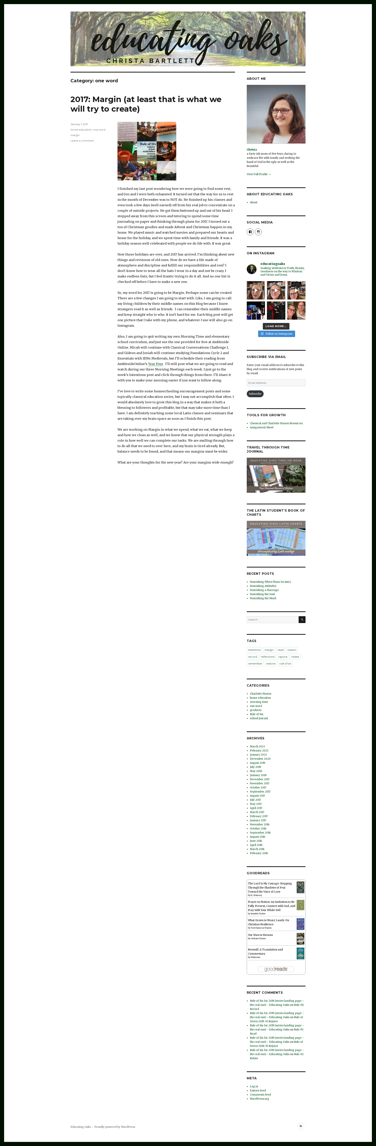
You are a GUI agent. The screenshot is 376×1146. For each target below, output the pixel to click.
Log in (254, 1086)
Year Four (155, 364)
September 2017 (260, 791)
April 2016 (256, 845)
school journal (259, 718)
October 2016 (258, 828)
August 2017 (257, 795)
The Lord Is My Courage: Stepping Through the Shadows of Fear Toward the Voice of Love (270, 887)
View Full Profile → (259, 174)
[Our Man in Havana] (300, 938)
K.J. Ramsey (256, 895)
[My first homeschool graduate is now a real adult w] (276, 310)
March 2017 (257, 812)
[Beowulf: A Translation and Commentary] (300, 953)
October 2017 (258, 787)
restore (271, 663)
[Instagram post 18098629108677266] (276, 290)
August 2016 (257, 836)
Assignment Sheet (262, 427)
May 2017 (256, 804)
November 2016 (259, 824)
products (255, 710)
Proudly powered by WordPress (114, 1127)
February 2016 (259, 853)
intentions (254, 649)
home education (81, 129)
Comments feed (260, 1094)
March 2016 (257, 849)
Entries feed (258, 1090)
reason (291, 649)
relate (295, 656)
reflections (268, 656)
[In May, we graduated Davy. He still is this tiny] (256, 310)
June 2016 (256, 841)
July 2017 (255, 800)
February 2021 (259, 750)
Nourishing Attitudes (263, 586)
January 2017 (258, 820)
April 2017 (256, 808)
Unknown (255, 957)
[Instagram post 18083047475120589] (296, 290)
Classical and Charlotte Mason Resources (276, 423)
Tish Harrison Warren (261, 928)
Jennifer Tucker (258, 913)
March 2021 (257, 746)
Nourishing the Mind (263, 598)
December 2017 (259, 779)
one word (99, 129)
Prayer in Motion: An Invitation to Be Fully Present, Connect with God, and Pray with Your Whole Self (271, 906)
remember (255, 663)
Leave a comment (82, 140)
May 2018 (256, 771)
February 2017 (259, 816)
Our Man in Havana (260, 935)
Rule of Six (256, 714)
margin (75, 135)
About (253, 202)
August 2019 (257, 763)
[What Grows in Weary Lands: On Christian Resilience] (300, 923)
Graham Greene (258, 938)
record (252, 656)
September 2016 (260, 832)
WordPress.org (259, 1098)
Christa (252, 149)
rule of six (285, 663)
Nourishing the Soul (262, 594)
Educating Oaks (80, 1127)
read (280, 649)
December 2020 (260, 758)
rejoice (282, 656)
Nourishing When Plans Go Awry (270, 582)
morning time (259, 702)
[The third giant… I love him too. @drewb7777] (296, 310)
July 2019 (255, 767)
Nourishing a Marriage (264, 590)
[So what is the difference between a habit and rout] (256, 290)
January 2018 (258, 775)
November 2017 (259, 783)
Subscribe (255, 393)
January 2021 (258, 754)
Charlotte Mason (260, 693)
